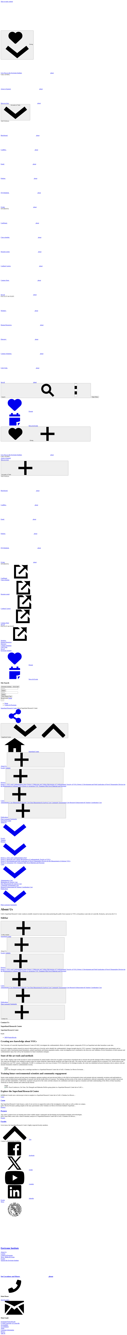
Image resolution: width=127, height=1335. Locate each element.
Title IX (3, 1333)
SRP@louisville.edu (10, 1037)
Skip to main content (7, 1)
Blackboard (20, 135)
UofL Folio (20, 368)
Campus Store (21, 280)
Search (3, 690)
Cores (3, 1100)
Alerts (2, 1328)
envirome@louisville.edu (8, 1321)
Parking (19, 178)
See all (19, 294)
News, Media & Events (8, 1257)
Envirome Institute (6, 686)
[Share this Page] (15, 716)
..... (2, 700)
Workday (19, 310)
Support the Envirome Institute (10, 1260)
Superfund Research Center (9, 708)
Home (10, 698)
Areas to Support (22, 89)
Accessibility (4, 1325)
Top (30, 1139)
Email (18, 164)
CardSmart (20, 223)
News (2, 1202)
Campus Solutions (22, 353)
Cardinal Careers (21, 266)
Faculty (4, 1121)
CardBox (19, 150)
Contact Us (4, 1018)
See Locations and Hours (27, 1276)
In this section (5, 934)
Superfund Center (6, 936)
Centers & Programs (10, 705)
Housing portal (21, 252)
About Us (4, 1252)
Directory (19, 339)
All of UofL (16, 686)
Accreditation (5, 1326)
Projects (4, 1111)
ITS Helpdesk (21, 193)
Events (3, 1200)
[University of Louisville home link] (63, 29)
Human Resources (22, 325)
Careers (3, 1254)
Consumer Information (7, 1330)
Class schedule (21, 237)
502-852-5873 (5, 1300)
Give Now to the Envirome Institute (27, 73)
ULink (19, 207)
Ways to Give (21, 103)
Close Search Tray (6, 696)
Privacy (3, 1331)
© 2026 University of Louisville (10, 1323)
